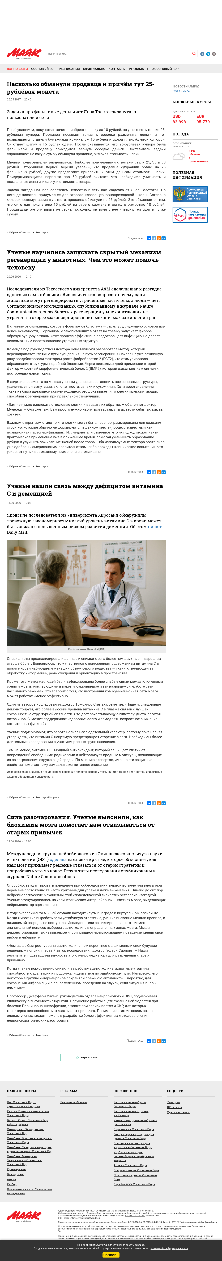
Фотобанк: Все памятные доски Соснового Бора (29, 1140)
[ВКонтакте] (149, 238)
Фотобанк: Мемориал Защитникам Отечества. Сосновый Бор (24, 1160)
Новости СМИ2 (181, 90)
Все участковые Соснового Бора (136, 1170)
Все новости (17, 69)
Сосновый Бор (43, 69)
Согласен (111, 1255)
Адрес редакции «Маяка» (71, 1210)
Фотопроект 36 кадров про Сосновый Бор (25, 1131)
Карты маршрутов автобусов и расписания (135, 1122)
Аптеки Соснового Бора (130, 1165)
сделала (58, 859)
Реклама (136, 69)
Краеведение (16, 1169)
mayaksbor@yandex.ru (89, 1218)
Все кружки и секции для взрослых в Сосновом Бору (133, 1145)
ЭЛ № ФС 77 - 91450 (135, 1215)
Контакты (117, 69)
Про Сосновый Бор (163, 69)
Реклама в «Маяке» (73, 1102)
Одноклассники (178, 1112)
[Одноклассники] (159, 238)
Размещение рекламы (70, 1222)
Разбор (11, 1184)
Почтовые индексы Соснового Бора (135, 1177)
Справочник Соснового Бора (134, 1129)
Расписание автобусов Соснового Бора (130, 1104)
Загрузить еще (88, 1057)
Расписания (69, 69)
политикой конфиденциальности (169, 1248)
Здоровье (54, 797)
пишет (155, 526)
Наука (44, 232)
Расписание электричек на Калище (131, 1113)
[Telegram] (154, 238)
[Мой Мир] (163, 238)
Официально (94, 69)
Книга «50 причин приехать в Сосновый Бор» (28, 1113)
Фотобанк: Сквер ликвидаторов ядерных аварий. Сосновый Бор (29, 1149)
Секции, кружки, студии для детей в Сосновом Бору (134, 1136)
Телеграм (173, 1102)
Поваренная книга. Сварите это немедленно (29, 1191)
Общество (24, 232)
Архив (11, 1179)
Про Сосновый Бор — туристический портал (23, 1104)
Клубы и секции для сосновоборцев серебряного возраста (134, 1156)
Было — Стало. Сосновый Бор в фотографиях (27, 1122)
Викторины (15, 1174)
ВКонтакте (174, 1107)
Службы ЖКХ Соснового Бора (134, 1184)
